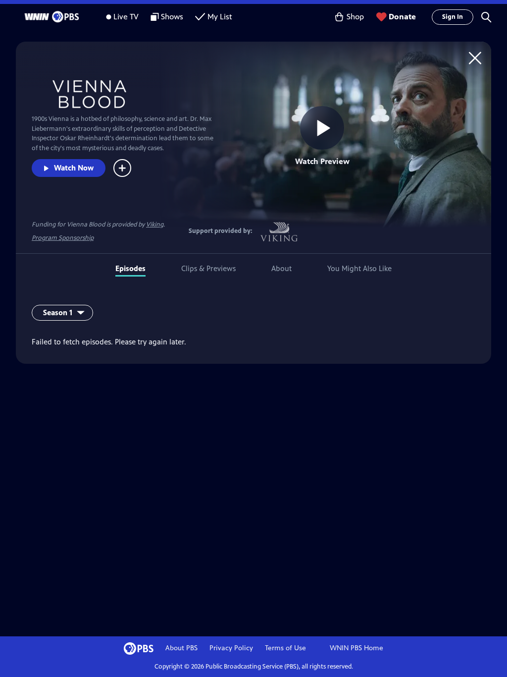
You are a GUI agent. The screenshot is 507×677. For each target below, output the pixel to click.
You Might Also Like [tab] (359, 268)
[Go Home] (475, 58)
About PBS (181, 648)
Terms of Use (285, 648)
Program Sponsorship (63, 238)
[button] (486, 17)
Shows (172, 16)
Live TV (126, 16)
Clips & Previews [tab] (208, 268)
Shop (355, 16)
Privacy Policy (231, 648)
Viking (154, 224)
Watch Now (74, 167)
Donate (402, 16)
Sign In (452, 17)
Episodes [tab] (130, 268)
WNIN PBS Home (356, 648)
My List (219, 16)
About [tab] (281, 268)
